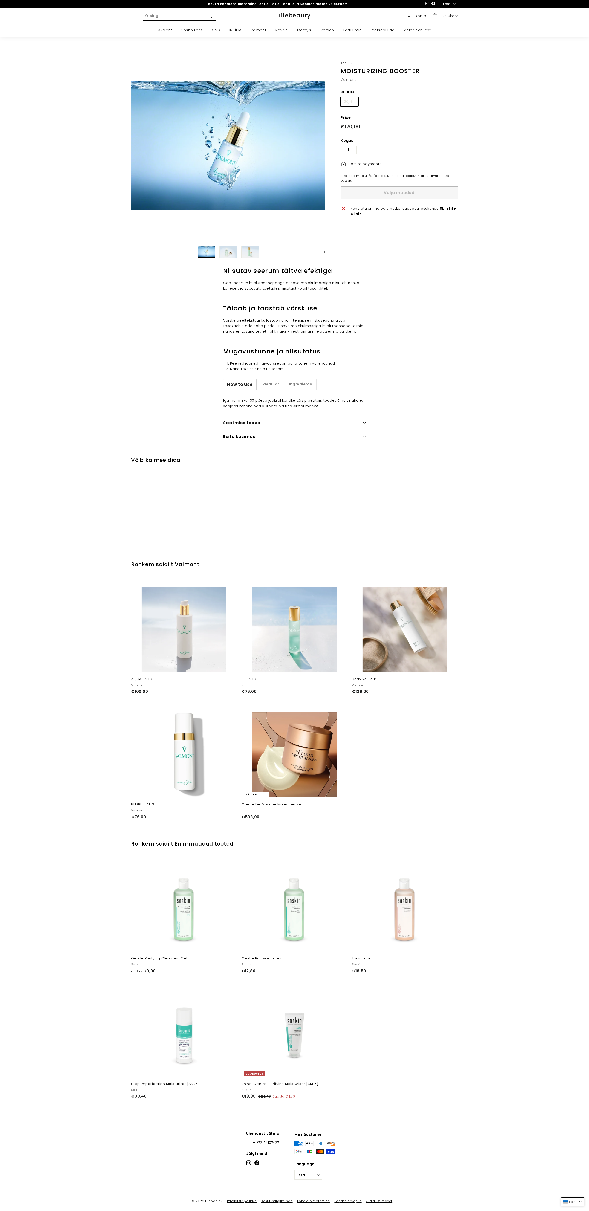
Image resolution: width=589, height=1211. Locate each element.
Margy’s (304, 30)
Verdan (327, 30)
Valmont (258, 30)
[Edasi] (322, 252)
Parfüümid (352, 30)
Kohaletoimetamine (313, 1201)
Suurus (348, 92)
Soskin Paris (192, 30)
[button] (572, 1202)
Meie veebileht (417, 30)
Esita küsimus (239, 436)
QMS (216, 30)
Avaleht (165, 30)
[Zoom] (228, 145)
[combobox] (179, 16)
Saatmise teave (241, 423)
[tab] (240, 384)
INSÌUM (235, 30)
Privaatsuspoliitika (242, 1201)
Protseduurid (382, 30)
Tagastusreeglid (347, 1201)
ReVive (281, 30)
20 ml (349, 101)
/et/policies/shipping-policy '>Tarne (399, 176)
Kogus (347, 140)
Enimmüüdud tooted (204, 843)
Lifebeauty (294, 15)
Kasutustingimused (277, 1201)
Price (346, 117)
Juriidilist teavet (379, 1201)
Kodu (345, 63)
